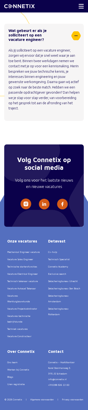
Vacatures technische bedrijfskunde (18, 318)
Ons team (12, 362)
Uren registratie (16, 384)
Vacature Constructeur (19, 336)
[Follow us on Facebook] (62, 204)
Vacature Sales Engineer (20, 259)
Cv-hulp (52, 252)
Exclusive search (57, 273)
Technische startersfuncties (22, 266)
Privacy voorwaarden (72, 399)
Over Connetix (21, 351)
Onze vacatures (22, 241)
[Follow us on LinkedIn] (44, 204)
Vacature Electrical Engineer (22, 273)
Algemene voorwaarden (42, 399)
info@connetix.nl (57, 379)
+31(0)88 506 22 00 (58, 384)
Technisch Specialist (59, 259)
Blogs (10, 376)
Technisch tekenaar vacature (22, 281)
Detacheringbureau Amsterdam (58, 298)
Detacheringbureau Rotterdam (58, 311)
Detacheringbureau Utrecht (63, 281)
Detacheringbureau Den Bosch (64, 288)
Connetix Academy (58, 266)
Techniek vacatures (17, 328)
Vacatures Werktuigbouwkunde (18, 298)
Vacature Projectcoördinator (22, 308)
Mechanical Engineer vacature (23, 252)
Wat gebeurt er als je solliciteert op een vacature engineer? (27, 35)
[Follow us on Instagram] (25, 204)
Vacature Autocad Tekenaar (21, 288)
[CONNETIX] (19, 6)
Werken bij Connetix (18, 369)
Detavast (56, 241)
